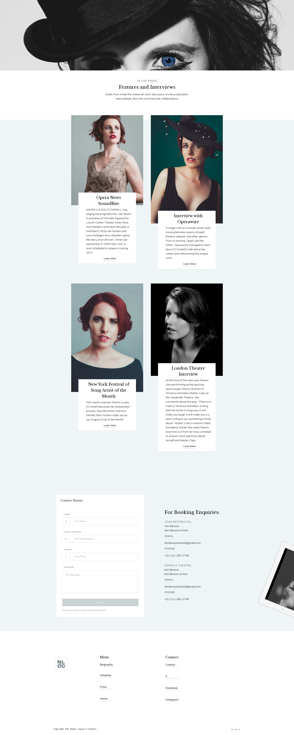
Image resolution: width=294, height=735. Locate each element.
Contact (170, 664)
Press (103, 686)
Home (103, 698)
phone (68, 549)
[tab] (78, 500)
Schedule (105, 675)
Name (67, 514)
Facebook (172, 688)
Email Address (72, 532)
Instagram (172, 699)
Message (69, 567)
